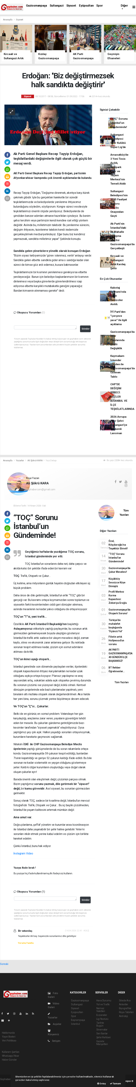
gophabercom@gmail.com (40, 489)
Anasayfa (8, 19)
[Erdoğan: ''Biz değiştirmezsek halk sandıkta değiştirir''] (48, 124)
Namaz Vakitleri (100, 1010)
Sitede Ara (125, 1000)
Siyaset (71, 5)
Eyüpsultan (86, 5)
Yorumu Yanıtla (25, 943)
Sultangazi (57, 5)
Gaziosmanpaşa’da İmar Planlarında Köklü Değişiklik (122, 340)
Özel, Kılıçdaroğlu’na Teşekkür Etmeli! (118, 545)
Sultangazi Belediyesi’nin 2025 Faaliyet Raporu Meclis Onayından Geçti (119, 204)
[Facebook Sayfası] (3, 1013)
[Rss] (34, 1013)
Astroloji (123, 1016)
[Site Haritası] (4, 1020)
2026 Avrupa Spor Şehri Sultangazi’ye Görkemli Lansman (118, 425)
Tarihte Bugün (100, 1024)
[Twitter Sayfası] (9, 1013)
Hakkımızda (8, 1032)
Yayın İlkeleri (8, 1036)
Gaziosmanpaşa (36, 5)
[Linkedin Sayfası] (28, 1013)
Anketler (123, 1004)
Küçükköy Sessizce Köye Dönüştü (117, 582)
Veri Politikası (9, 1040)
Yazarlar (20, 460)
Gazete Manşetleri (102, 1043)
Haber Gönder (9, 1059)
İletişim (56, 1040)
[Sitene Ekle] (10, 1020)
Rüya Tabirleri (126, 1012)
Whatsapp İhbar (10, 1055)
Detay (102, 1083)
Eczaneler (101, 1015)
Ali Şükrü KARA (34, 460)
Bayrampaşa (78, 1020)
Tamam (116, 1083)
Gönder (86, 328)
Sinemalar (101, 1029)
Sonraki (4, 964)
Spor (99, 5)
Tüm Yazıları (121, 682)
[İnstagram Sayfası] (15, 1013)
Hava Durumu (103, 1000)
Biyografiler (125, 1008)
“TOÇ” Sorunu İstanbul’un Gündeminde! (119, 123)
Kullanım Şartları (10, 1051)
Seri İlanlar (102, 1033)
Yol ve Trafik (103, 1004)
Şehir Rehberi (103, 1037)
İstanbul (75, 1023)
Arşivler (56, 1024)
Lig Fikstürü (102, 1019)
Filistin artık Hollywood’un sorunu (116, 640)
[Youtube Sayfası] (21, 1013)
